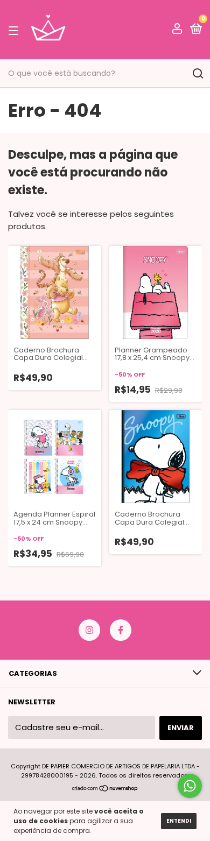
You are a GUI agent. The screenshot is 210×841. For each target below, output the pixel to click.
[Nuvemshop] (105, 789)
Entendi (178, 821)
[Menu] (15, 30)
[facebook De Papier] (120, 630)
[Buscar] (197, 73)
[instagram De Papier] (89, 630)
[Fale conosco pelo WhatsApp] (190, 786)
